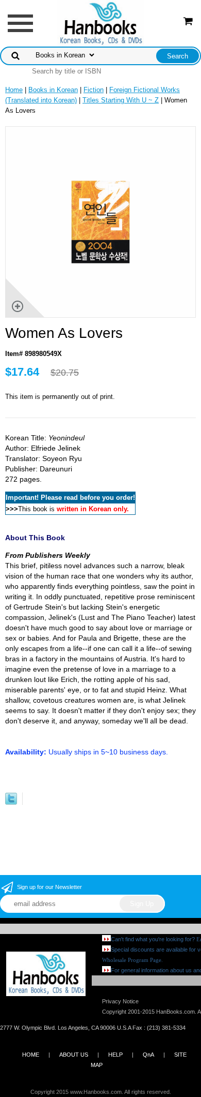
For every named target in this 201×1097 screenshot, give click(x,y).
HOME (30, 1054)
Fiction (93, 90)
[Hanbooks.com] (100, 22)
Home (14, 90)
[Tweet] (11, 802)
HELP (115, 1054)
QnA (148, 1054)
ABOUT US (73, 1054)
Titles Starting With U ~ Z (120, 100)
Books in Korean (53, 90)
